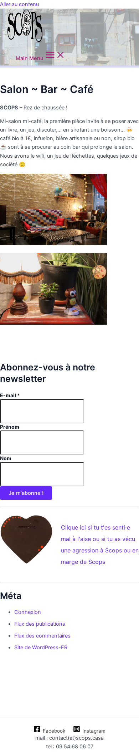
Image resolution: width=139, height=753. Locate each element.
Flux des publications (39, 624)
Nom (5, 458)
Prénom (9, 427)
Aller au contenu (19, 4)
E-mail (10, 395)
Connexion (27, 612)
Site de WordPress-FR (40, 647)
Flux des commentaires (42, 636)
